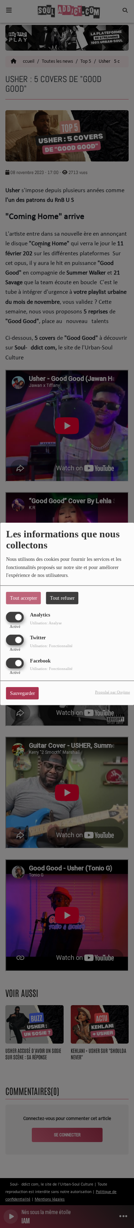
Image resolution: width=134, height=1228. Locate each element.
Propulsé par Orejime (112, 692)
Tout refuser (62, 598)
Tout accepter (23, 598)
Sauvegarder (22, 693)
